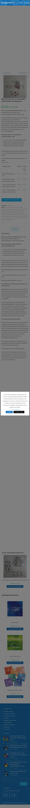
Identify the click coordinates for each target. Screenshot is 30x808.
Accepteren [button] (9, 412)
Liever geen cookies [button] (18, 412)
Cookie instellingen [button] (15, 409)
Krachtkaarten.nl (8, 3)
